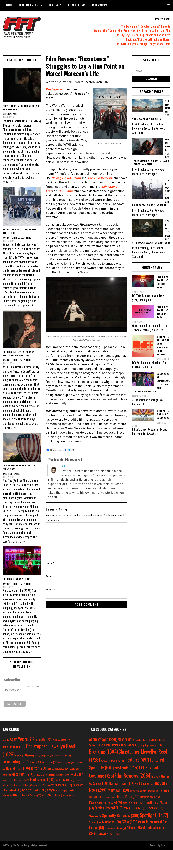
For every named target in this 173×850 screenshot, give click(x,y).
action (6, 739)
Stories (95, 822)
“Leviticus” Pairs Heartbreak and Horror (147, 39)
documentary (16, 762)
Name (50, 563)
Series (156, 808)
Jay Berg (135, 790)
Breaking (103, 751)
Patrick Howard (64, 460)
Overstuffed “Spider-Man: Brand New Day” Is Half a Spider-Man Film (132, 30)
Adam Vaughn (22, 739)
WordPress (165, 845)
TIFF (51, 790)
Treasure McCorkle (115, 828)
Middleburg (39, 774)
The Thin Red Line (100, 178)
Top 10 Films (61, 790)
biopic (65, 739)
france (62, 762)
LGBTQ (74, 768)
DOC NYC (118, 760)
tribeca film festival (52, 795)
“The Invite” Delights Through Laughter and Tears (142, 44)
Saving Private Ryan (66, 178)
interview (62, 768)
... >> (11, 182)
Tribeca (35, 795)
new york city (22, 780)
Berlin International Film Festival (119, 745)
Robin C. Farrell (64, 780)
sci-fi (11, 785)
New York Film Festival (136, 802)
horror (38, 768)
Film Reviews (76, 5)
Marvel (7, 774)
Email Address (12, 690)
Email (50, 576)
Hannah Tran (18, 768)
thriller (39, 790)
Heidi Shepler (144, 783)
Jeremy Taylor (147, 790)
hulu (51, 768)
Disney (49, 755)
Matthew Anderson (109, 797)
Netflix (77, 774)
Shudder (48, 785)
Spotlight (154, 814)
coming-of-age (36, 755)
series (37, 785)
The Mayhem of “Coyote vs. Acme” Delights (145, 26)
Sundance (63, 784)
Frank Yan (156, 776)
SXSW (27, 790)
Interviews (99, 5)
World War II (68, 795)
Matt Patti (22, 774)
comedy (21, 755)
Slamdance (95, 816)
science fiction (24, 785)
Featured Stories (30, 5)
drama (35, 762)
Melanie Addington (152, 797)
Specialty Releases (120, 815)
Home (8, 5)
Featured (137, 760)
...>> (155, 300)
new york (9, 780)
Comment (52, 520)
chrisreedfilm (14, 746)
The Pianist (66, 191)
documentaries (63, 755)
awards (56, 739)
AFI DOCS (125, 739)
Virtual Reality (102, 834)
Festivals (55, 5)
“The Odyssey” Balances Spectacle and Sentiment (142, 35)
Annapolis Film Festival (144, 740)
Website (50, 589)
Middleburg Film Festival (58, 774)
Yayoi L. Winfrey (117, 834)
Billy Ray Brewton (151, 745)
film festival (48, 762)
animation (43, 739)
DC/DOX (105, 760)
